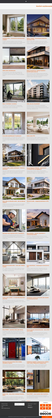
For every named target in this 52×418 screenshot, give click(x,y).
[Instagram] (43, 414)
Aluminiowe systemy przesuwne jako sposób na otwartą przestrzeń (38, 298)
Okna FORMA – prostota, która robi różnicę (13, 329)
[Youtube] (48, 414)
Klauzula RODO (5, 405)
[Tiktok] (50, 414)
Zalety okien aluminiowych (9, 70)
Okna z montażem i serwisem (10, 103)
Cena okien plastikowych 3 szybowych (12, 135)
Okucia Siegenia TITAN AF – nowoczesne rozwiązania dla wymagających (36, 168)
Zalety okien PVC (31, 135)
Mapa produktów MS (6, 408)
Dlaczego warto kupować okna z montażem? (13, 233)
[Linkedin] (45, 414)
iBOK (2, 406)
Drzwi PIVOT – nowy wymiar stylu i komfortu (37, 394)
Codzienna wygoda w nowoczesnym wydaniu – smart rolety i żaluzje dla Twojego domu (38, 362)
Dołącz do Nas (5, 403)
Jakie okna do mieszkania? (33, 103)
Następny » (28, 400)
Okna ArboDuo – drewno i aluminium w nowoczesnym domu (36, 234)
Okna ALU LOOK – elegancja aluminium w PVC (38, 201)
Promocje (30, 405)
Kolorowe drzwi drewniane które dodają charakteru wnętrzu (12, 362)
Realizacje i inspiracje (30, 407)
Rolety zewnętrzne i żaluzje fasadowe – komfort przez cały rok (36, 71)
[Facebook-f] (41, 414)
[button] (26, 1)
